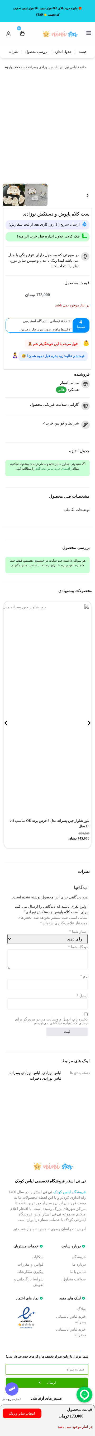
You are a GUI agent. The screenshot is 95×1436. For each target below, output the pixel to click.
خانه (83, 67)
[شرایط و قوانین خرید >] (85, 425)
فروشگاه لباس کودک (69, 1192)
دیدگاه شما (78, 947)
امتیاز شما (78, 932)
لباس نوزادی (68, 67)
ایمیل (82, 996)
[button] (7, 195)
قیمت (82, 52)
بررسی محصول (36, 52)
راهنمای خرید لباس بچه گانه (53, 468)
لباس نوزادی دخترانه (45, 1078)
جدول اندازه (63, 52)
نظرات (13, 52)
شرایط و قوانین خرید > (61, 423)
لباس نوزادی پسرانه (42, 67)
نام (84, 976)
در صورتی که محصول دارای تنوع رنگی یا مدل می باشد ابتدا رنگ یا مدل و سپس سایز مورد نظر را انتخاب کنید (43, 260)
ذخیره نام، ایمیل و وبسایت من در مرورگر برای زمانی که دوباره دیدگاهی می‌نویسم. (51, 1021)
